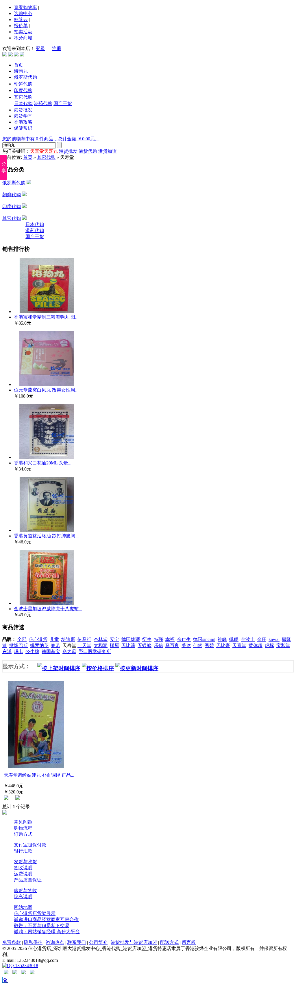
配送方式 (169, 942)
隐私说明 (23, 896)
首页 (18, 65)
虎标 (269, 645)
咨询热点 (55, 942)
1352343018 (26, 965)
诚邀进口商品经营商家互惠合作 (46, 919)
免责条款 (11, 942)
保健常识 (23, 128)
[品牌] (16, 54)
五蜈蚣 (144, 645)
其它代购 (23, 97)
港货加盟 (107, 151)
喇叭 (55, 645)
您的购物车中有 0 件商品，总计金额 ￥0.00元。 (50, 138)
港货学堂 (23, 115)
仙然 (197, 645)
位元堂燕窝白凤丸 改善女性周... (46, 389)
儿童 (54, 639)
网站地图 (23, 907)
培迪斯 (68, 639)
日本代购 (23, 103)
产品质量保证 (28, 879)
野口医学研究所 (95, 651)
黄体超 (255, 645)
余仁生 (184, 639)
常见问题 (23, 821)
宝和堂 (283, 645)
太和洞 (101, 645)
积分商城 (23, 37)
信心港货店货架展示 (35, 913)
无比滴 (128, 645)
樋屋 (114, 645)
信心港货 (38, 639)
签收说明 (23, 867)
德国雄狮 (130, 639)
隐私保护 (33, 942)
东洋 (7, 651)
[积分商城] (4, 54)
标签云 (21, 19)
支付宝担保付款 (30, 844)
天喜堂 (239, 645)
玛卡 (18, 651)
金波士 (248, 639)
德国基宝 (51, 651)
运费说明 (23, 873)
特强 (158, 639)
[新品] (22, 54)
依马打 (84, 639)
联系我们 (76, 942)
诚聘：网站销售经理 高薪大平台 (47, 931)
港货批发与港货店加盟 (134, 942)
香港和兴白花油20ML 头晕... (42, 462)
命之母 (69, 651)
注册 (56, 48)
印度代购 (23, 90)
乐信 (158, 645)
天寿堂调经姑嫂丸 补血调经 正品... (39, 775)
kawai (274, 639)
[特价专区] (10, 54)
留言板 (189, 942)
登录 (40, 48)
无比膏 (223, 645)
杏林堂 (101, 639)
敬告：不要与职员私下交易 (41, 925)
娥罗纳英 (39, 645)
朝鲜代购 (23, 83)
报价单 (21, 25)
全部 (22, 639)
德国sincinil (204, 639)
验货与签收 (25, 890)
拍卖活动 (23, 31)
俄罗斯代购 (25, 77)
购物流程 (23, 828)
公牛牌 (32, 651)
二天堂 (84, 645)
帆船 (233, 639)
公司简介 (98, 942)
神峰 (222, 639)
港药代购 (43, 103)
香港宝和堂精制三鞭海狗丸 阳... (46, 317)
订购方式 (23, 834)
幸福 (170, 639)
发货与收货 (25, 861)
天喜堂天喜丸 (44, 151)
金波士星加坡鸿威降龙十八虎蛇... (48, 608)
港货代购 (88, 151)
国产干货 (62, 103)
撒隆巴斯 (18, 645)
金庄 (261, 639)
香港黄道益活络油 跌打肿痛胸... (46, 535)
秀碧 (209, 645)
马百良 (172, 645)
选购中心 (23, 13)
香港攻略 (23, 122)
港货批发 (23, 109)
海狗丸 (21, 71)
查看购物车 (25, 7)
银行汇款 (23, 850)
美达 (186, 645)
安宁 (114, 639)
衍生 (146, 639)
